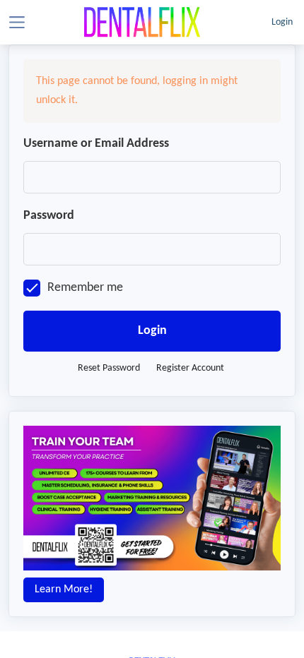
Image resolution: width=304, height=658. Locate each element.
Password (48, 215)
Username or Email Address (96, 143)
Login (282, 22)
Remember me (85, 287)
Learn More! (64, 589)
